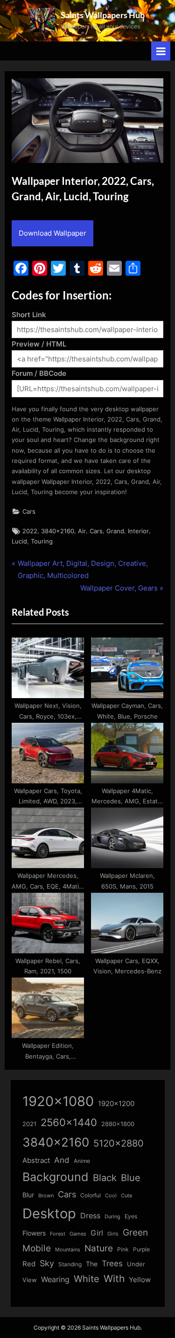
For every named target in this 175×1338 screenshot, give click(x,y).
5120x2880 (118, 1143)
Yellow (140, 1280)
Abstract (36, 1160)
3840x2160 (57, 531)
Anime (82, 1160)
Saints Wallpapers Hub (103, 15)
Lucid (19, 541)
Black (105, 1177)
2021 (29, 1124)
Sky (47, 1263)
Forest (57, 1233)
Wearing (55, 1279)
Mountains (67, 1250)
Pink (123, 1249)
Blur (28, 1195)
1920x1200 (116, 1104)
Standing (70, 1264)
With (114, 1278)
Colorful (90, 1195)
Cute (126, 1196)
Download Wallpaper (52, 233)
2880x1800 (117, 1124)
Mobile (36, 1248)
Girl (97, 1233)
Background (55, 1177)
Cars (28, 511)
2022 (29, 531)
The (92, 1264)
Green (135, 1232)
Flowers (34, 1233)
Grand (115, 531)
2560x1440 (69, 1122)
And (62, 1160)
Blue (130, 1177)
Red (28, 1263)
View (29, 1280)
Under (136, 1264)
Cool (111, 1196)
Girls (113, 1233)
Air (82, 531)
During (112, 1216)
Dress (90, 1215)
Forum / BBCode (39, 373)
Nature (98, 1248)
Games (78, 1234)
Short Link (29, 314)
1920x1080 (58, 1101)
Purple (141, 1249)
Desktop (49, 1213)
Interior (138, 531)
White (86, 1278)
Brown (46, 1195)
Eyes (131, 1216)
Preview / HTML (39, 344)
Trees (112, 1263)
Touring (42, 541)
